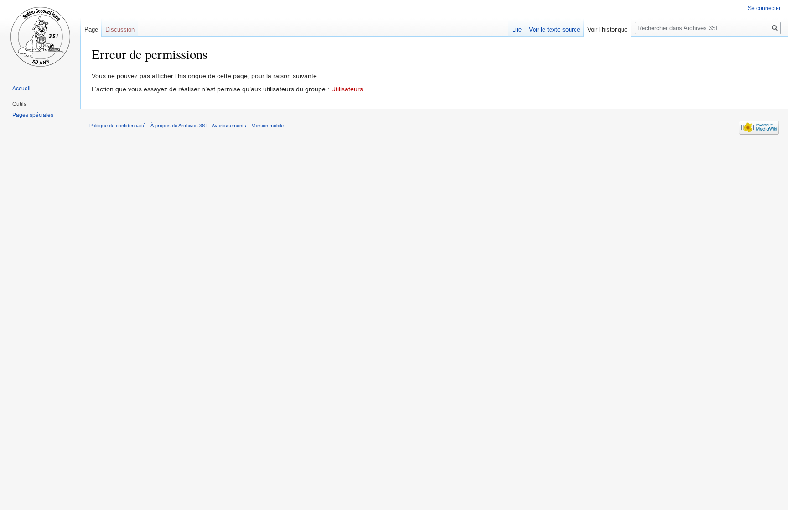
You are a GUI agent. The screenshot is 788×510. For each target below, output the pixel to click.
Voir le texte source (554, 29)
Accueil (21, 88)
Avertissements (229, 125)
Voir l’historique (607, 29)
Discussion (120, 29)
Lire (517, 29)
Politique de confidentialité (117, 125)
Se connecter (764, 8)
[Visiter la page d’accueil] (40, 36)
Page (91, 29)
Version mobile (268, 125)
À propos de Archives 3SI (178, 125)
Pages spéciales (32, 115)
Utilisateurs (347, 89)
